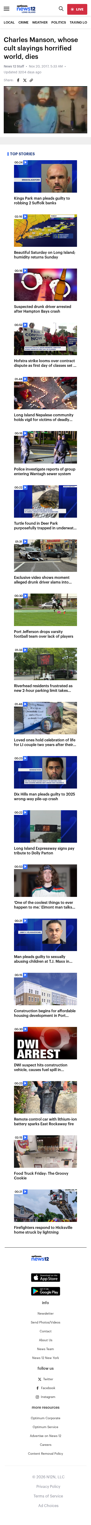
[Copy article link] (31, 80)
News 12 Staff (14, 66)
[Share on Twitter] (25, 80)
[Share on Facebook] (18, 80)
